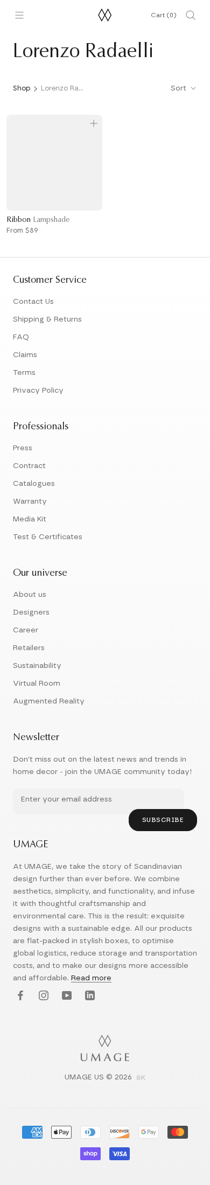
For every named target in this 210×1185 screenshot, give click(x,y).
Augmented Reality (49, 701)
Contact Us (33, 301)
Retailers (29, 648)
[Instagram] (42, 995)
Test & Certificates (47, 537)
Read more (91, 978)
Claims (25, 355)
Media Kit (29, 519)
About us (29, 594)
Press (22, 448)
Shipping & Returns (47, 319)
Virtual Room (36, 683)
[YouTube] (65, 995)
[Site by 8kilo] (141, 1078)
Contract (29, 466)
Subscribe (163, 820)
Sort (179, 88)
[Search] (190, 15)
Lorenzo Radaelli (62, 88)
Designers (31, 612)
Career (25, 630)
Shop (21, 88)
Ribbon (37, 220)
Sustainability (37, 666)
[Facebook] (19, 995)
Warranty (30, 501)
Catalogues (34, 483)
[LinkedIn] (88, 995)
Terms (24, 373)
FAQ (21, 337)
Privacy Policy (38, 390)
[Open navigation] (19, 15)
